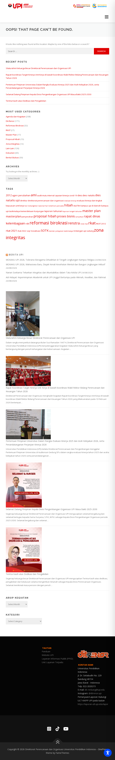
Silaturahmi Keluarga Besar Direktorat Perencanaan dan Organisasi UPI (38, 68)
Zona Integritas (13, 144)
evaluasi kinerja (70, 201)
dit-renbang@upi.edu (95, 689)
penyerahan (27, 216)
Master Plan (11, 134)
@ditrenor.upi (95, 693)
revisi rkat (84, 224)
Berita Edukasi (12, 157)
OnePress (103, 749)
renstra (74, 223)
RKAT (8, 130)
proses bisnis (66, 216)
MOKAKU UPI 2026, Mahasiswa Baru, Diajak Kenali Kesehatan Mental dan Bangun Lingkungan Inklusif (55, 264)
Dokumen (10, 153)
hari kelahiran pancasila (54, 206)
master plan (91, 211)
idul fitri (77, 205)
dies (80, 195)
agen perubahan (21, 195)
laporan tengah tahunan (72, 211)
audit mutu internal (45, 195)
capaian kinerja (62, 195)
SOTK (45, 230)
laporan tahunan (53, 211)
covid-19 (73, 195)
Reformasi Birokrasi (15, 125)
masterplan (13, 216)
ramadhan (79, 217)
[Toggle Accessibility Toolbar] (107, 752)
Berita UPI (16, 255)
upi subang (88, 231)
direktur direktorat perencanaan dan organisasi (42, 200)
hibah (68, 205)
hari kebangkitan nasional (35, 206)
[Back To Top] (57, 742)
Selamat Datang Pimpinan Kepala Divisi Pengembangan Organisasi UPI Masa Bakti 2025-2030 (48, 94)
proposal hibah (45, 216)
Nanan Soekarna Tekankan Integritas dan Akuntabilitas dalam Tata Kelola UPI (43, 272)
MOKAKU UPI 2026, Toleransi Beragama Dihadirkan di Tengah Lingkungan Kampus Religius (50, 259)
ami (34, 195)
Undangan (78, 231)
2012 (9, 195)
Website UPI (48, 655)
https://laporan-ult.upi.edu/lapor (93, 704)
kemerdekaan (27, 211)
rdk (27, 223)
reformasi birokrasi (49, 223)
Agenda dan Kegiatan (15, 116)
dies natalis (89, 195)
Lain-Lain (10, 148)
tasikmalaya (68, 231)
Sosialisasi (35, 231)
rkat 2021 (11, 230)
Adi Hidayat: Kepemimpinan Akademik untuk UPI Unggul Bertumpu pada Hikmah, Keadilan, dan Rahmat (56, 277)
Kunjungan (39, 211)
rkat (92, 223)
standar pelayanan (56, 231)
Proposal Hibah (13, 139)
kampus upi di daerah (91, 205)
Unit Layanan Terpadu (52, 662)
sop (28, 231)
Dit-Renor (10, 121)
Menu (106, 16)
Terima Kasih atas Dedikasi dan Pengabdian (26, 100)
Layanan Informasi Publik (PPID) (57, 658)
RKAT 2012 (101, 223)
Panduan (46, 651)
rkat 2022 (22, 231)
